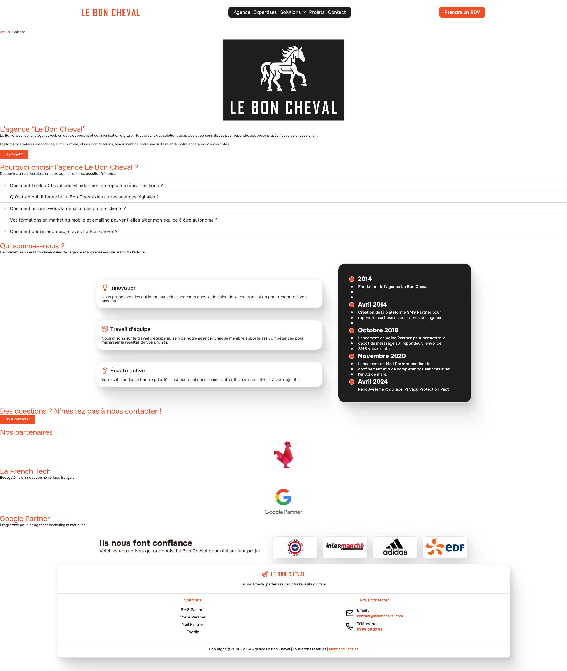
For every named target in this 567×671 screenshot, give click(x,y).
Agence (242, 12)
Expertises (265, 12)
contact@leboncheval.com (380, 616)
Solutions (290, 12)
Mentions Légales (343, 649)
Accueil (5, 32)
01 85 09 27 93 (370, 629)
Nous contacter (374, 600)
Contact (337, 12)
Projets (317, 12)
